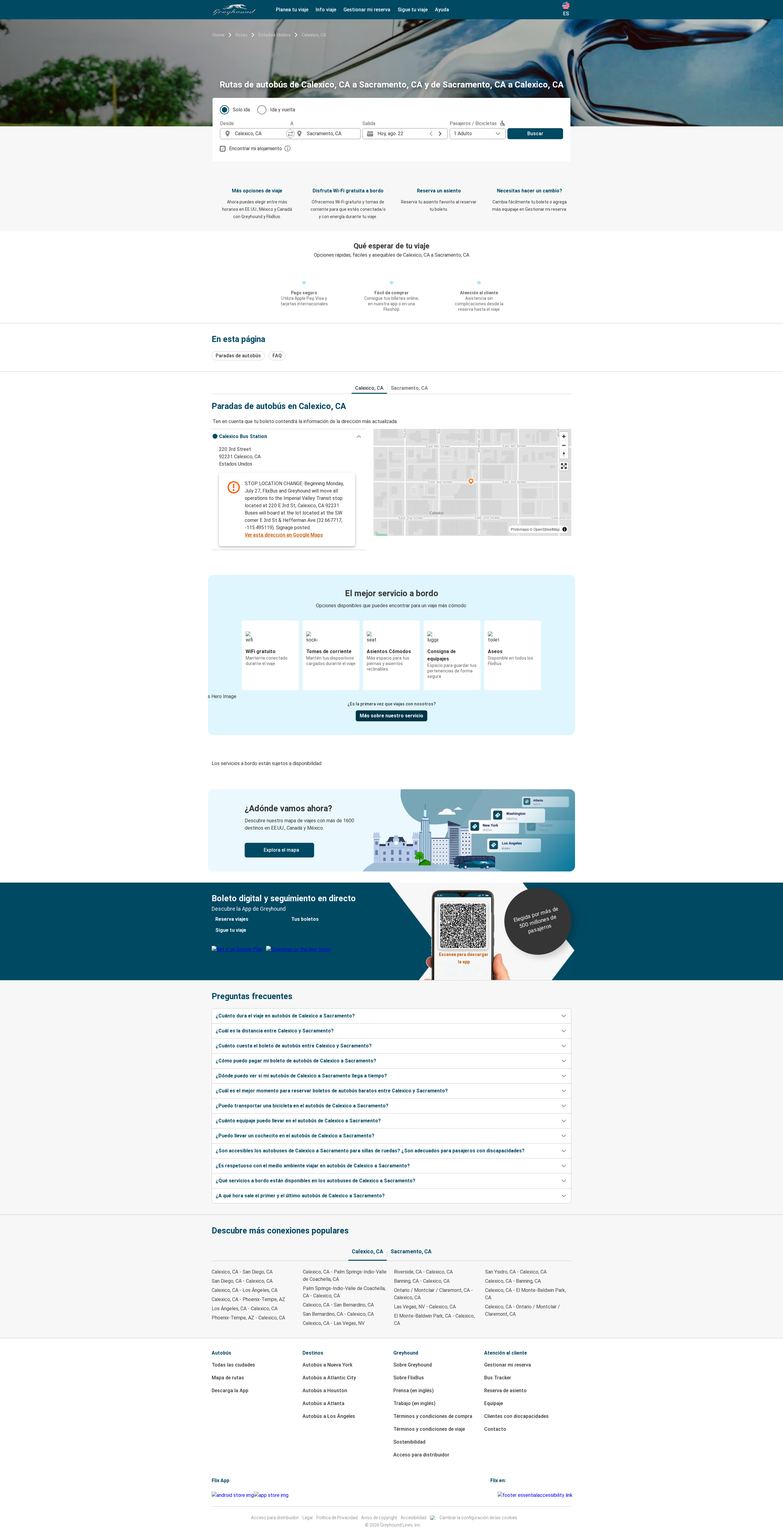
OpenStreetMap (546, 529)
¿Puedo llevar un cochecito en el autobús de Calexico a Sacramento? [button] (295, 1136)
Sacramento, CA (409, 388)
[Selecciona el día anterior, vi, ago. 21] (431, 133)
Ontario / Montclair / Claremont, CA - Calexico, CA (433, 1293)
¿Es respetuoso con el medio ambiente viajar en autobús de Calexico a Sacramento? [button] (313, 1166)
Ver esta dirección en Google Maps (284, 535)
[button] (289, 436)
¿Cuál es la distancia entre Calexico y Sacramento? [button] (275, 1031)
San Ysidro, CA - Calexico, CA (516, 1272)
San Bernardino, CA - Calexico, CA (338, 1314)
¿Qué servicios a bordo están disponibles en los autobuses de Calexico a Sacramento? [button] (315, 1181)
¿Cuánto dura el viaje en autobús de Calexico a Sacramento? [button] (285, 1016)
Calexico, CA (314, 34)
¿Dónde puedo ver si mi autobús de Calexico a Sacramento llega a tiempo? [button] (301, 1076)
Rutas (241, 34)
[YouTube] (493, 1495)
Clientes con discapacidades (516, 1416)
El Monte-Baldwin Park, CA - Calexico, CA (434, 1319)
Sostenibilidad (409, 1442)
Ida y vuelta (282, 110)
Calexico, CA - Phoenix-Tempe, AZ (248, 1299)
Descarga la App (230, 1390)
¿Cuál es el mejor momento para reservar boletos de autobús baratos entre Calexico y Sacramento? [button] (332, 1091)
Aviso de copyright (379, 1517)
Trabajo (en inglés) (414, 1403)
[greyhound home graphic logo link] (234, 9)
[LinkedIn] (495, 1495)
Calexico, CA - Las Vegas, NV (334, 1323)
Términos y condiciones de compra (432, 1416)
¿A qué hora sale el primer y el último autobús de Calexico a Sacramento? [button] (300, 1196)
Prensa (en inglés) (413, 1390)
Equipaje (493, 1403)
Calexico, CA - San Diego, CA (242, 1272)
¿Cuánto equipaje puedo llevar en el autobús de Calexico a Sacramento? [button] (298, 1121)
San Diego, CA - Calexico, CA (242, 1281)
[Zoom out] (563, 445)
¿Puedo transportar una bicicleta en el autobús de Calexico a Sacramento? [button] (302, 1106)
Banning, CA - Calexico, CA (422, 1281)
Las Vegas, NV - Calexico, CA (425, 1307)
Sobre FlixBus (408, 1378)
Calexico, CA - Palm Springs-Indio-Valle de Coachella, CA (345, 1275)
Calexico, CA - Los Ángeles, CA (244, 1290)
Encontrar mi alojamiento (255, 148)
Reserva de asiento (505, 1390)
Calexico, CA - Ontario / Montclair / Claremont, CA (522, 1310)
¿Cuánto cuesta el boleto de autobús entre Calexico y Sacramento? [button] (294, 1046)
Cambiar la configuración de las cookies (478, 1517)
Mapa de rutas (228, 1378)
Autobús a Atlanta (323, 1403)
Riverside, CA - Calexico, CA (423, 1272)
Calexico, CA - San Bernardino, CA (338, 1305)
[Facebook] (491, 1495)
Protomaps (520, 529)
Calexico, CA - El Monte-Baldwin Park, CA (525, 1293)
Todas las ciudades (233, 1365)
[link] (391, 830)
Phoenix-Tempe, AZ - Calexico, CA (248, 1318)
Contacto (495, 1429)
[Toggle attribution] (564, 529)
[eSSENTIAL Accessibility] (536, 1495)
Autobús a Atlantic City (329, 1378)
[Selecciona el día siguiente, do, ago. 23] (440, 133)
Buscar (535, 133)
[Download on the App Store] (271, 1495)
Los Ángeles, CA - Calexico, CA (244, 1308)
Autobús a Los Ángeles (328, 1416)
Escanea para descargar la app (463, 956)
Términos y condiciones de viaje (429, 1429)
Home (219, 34)
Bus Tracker (497, 1378)
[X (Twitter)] (497, 1495)
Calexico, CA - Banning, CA (513, 1281)
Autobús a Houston (324, 1390)
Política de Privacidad (337, 1517)
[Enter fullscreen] (563, 466)
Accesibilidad (413, 1517)
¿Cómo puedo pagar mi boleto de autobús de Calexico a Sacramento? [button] (296, 1061)
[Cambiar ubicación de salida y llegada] (290, 133)
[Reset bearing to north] (563, 454)
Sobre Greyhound (412, 1365)
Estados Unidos (274, 34)
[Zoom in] (563, 436)
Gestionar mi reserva (507, 1365)
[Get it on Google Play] (233, 1495)
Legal (307, 1517)
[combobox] (260, 133)
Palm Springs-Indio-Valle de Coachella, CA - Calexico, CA (344, 1292)
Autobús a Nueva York (327, 1365)
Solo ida (241, 110)
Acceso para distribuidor (421, 1455)
